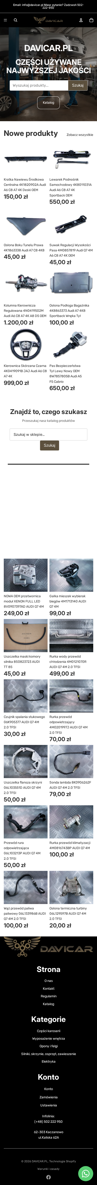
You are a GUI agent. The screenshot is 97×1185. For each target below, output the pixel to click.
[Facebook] (48, 1177)
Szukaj (78, 85)
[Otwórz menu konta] (81, 20)
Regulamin (49, 996)
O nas (48, 981)
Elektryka (49, 1062)
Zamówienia (49, 1097)
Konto (48, 1089)
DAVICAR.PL (40, 1161)
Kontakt (48, 989)
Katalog (48, 103)
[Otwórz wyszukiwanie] (15, 20)
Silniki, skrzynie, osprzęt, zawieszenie (48, 1054)
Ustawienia (48, 1105)
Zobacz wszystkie (80, 135)
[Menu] (5, 20)
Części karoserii (48, 1031)
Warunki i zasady (48, 1169)
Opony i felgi (49, 1046)
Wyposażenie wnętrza (48, 1039)
